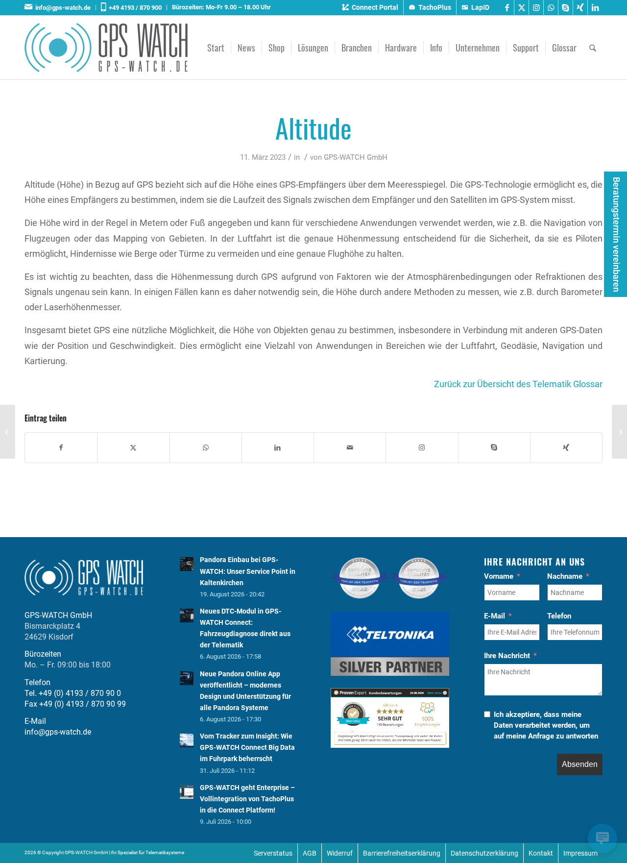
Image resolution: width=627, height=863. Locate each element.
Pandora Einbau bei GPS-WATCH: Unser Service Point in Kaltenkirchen (247, 571)
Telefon (559, 616)
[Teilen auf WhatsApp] (205, 448)
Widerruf (340, 853)
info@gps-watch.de (61, 7)
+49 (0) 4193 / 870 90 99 (82, 704)
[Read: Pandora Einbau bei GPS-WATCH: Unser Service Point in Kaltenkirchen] (186, 564)
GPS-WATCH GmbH (355, 157)
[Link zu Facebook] (507, 7)
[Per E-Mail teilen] (350, 448)
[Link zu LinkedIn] (595, 7)
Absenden (580, 764)
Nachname (564, 576)
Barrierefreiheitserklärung (401, 853)
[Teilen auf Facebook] (61, 448)
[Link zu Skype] (565, 7)
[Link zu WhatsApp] (551, 7)
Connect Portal (375, 7)
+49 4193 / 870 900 (134, 7)
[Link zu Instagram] (536, 7)
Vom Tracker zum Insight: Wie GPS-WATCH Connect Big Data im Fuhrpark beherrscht (247, 747)
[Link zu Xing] (580, 7)
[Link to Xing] (566, 448)
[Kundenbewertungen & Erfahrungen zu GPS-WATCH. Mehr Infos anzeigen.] (390, 745)
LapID (480, 7)
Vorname (498, 576)
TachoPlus (434, 7)
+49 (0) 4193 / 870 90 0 (80, 693)
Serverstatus (273, 853)
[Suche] (593, 47)
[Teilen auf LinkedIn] (278, 448)
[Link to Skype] (494, 448)
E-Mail (494, 616)
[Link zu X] (521, 7)
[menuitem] (60, 7)
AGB (309, 853)
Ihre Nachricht (507, 655)
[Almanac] (7, 432)
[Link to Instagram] (422, 448)
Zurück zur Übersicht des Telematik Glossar (518, 384)
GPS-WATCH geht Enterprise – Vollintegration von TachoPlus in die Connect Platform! (247, 799)
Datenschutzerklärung (484, 853)
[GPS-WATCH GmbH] (106, 47)
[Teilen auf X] (133, 448)
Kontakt (541, 853)
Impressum (580, 853)
